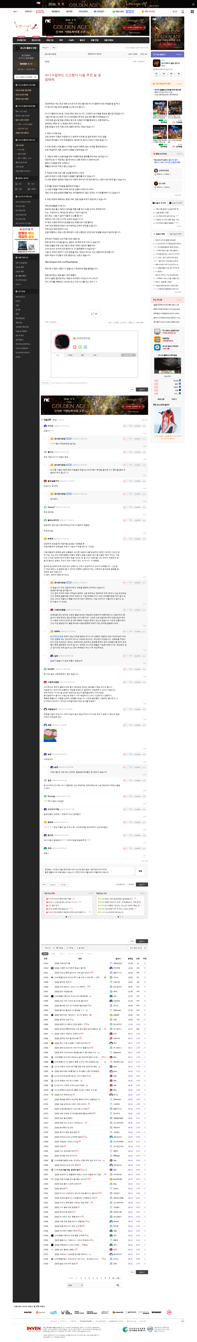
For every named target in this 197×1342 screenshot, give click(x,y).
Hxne (115, 991)
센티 (115, 996)
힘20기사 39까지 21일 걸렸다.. (69, 1024)
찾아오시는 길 (131, 1321)
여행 (17, 314)
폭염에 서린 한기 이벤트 (67, 1081)
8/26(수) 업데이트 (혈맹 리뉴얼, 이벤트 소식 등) (76, 1090)
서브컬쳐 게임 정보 (22, 327)
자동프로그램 (62, 963)
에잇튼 (115, 1226)
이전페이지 (120, 884)
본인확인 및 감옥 (64, 1128)
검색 (35, 77)
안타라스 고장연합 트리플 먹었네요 (71, 1254)
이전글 (62, 885)
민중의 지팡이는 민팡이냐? (68, 1034)
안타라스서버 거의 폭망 (66, 1165)
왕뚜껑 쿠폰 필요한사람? (67, 1038)
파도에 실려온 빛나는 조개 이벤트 (70, 1076)
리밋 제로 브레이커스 (23, 344)
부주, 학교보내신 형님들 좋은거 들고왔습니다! (75, 1052)
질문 (61, 954)
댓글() (141, 61)
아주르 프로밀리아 (22, 348)
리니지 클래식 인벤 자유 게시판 (137, 48)
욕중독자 (116, 1128)
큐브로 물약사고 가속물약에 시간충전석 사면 (75, 1198)
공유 (110, 322)
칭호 (95, 355)
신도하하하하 (118, 1123)
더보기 (85, 347)
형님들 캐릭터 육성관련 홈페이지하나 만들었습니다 (77, 1099)
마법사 (33, 189)
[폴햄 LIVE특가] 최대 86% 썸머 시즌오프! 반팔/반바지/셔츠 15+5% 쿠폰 (168, 305)
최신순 (61, 420)
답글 (144, 433)
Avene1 (116, 1221)
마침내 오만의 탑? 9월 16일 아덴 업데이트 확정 (76, 1067)
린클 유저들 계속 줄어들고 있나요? (71, 1179)
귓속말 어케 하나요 (65, 1156)
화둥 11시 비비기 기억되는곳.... (70, 1123)
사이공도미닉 (118, 1146)
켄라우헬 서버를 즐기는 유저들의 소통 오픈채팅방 (77, 1071)
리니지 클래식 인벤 (28, 48)
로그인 (175, 11)
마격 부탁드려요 (64, 1095)
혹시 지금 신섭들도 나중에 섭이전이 (71, 1043)
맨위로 (131, 884)
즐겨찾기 (82, 948)
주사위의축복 (118, 1142)
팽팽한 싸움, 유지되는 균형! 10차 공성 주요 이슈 (78, 1160)
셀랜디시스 (117, 973)
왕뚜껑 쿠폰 (62, 982)
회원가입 (20, 69)
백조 (115, 1043)
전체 (45, 954)
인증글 (60, 948)
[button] (66, 916)
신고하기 (123, 322)
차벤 (17, 305)
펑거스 (115, 1095)
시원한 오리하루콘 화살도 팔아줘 (70, 968)
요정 (20, 189)
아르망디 (116, 1193)
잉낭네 (115, 1189)
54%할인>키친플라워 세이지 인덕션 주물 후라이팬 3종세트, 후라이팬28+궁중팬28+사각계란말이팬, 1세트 (168, 313)
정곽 (115, 1264)
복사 (54, 48)
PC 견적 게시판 (21, 280)
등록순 (55, 420)
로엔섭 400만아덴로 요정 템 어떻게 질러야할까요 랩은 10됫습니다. (83, 1029)
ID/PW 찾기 (31, 69)
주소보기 (45, 48)
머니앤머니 (117, 1029)
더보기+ (90, 893)
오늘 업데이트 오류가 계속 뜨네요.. (71, 1104)
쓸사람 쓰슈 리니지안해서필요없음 (71, 1006)
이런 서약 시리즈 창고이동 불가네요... (72, 1001)
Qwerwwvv (117, 1010)
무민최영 (116, 968)
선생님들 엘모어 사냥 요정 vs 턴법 (71, 1109)
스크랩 (115, 322)
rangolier (116, 1015)
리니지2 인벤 (20, 206)
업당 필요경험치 (64, 1118)
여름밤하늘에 (118, 1118)
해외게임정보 (20, 318)
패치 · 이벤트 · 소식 (24, 158)
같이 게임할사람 (64, 991)
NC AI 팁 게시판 (23, 116)
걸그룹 (18, 310)
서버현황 (79, 954)
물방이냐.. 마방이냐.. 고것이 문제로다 (72, 1240)
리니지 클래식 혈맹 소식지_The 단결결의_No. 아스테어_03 (82, 1062)
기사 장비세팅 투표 (65, 1151)
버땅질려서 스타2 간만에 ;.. (68, 1245)
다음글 (52, 885)
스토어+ (179, 84)
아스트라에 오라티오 (23, 353)
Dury (115, 1184)
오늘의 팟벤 (20, 271)
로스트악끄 (117, 987)
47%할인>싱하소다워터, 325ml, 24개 (166, 322)
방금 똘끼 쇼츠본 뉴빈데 (67, 1184)
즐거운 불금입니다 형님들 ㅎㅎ (69, 1010)
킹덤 (115, 1231)
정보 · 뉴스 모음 (21, 111)
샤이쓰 (115, 977)
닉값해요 (116, 1104)
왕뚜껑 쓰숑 (62, 1020)
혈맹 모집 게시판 (21, 162)
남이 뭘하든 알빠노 (65, 1250)
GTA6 (18, 357)
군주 (20, 184)
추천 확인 (140, 322)
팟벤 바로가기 (20, 297)
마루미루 (116, 982)
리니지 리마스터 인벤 (23, 202)
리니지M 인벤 (20, 210)
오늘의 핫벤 (20, 267)
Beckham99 (117, 1179)
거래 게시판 (20, 167)
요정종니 (116, 1132)
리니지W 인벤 (20, 219)
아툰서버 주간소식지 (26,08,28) (71, 996)
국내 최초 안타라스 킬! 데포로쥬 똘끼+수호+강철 (78, 1057)
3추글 (71, 948)
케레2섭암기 (118, 963)
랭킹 (82, 355)
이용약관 (73, 1321)
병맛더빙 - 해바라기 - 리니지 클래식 (71, 1015)
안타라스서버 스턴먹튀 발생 (68, 1137)
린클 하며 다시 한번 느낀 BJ (68, 1226)
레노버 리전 (20, 335)
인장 (57, 355)
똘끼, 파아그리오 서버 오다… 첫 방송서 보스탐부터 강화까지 (83, 1259)
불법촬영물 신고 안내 (116, 1321)
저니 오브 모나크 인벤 (23, 223)
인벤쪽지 (75, 347)
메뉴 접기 (128, 355)
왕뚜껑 (60, 1189)
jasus (115, 1071)
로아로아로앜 (50, 54)
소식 (69, 954)
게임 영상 (19, 323)
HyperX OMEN (21, 331)
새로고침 (144, 420)
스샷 (89, 954)
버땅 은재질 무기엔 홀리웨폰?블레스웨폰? (74, 1113)
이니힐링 (80, 347)
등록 (140, 871)
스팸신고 (131, 322)
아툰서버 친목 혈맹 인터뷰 (69, 1235)
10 (113, 1278)
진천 (115, 1034)
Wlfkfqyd (116, 1156)
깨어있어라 (117, 1137)
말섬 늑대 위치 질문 (65, 1264)
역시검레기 (117, 1217)
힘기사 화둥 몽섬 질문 (66, 1132)
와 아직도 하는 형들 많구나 (68, 1217)
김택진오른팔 (118, 1198)
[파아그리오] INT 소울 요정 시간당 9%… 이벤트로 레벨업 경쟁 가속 (85, 977)
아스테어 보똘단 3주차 (66, 1231)
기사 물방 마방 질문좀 (66, 1207)
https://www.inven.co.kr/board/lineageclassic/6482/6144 (69, 383)
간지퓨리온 (117, 1174)
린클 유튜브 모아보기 (23, 171)
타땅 (59, 1146)
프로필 (70, 355)
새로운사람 (117, 1212)
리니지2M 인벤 (21, 215)
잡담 (53, 954)
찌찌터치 (116, 1038)
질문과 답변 (22, 154)
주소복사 (45, 383)
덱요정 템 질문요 (64, 1212)
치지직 (18, 301)
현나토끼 (116, 1113)
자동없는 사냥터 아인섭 (66, 1142)
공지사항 (143, 1321)
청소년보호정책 (100, 1321)
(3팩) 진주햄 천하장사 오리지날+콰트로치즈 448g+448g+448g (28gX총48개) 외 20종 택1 (168, 309)
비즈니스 (63, 1321)
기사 (32, 184)
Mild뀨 (115, 1151)
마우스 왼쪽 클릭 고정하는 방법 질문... (72, 1203)
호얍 (115, 1020)
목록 (134, 61)
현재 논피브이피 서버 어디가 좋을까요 (72, 1048)
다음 (118, 1278)
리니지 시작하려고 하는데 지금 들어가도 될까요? (76, 1193)
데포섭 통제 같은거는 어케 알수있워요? (73, 973)
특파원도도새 (118, 1062)
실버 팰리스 (20, 340)
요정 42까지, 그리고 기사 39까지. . (71, 987)
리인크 (115, 1006)
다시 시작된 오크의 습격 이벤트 (70, 1085)
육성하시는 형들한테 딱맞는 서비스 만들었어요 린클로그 (79, 1174)
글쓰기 (142, 941)
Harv (115, 1057)
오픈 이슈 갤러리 (21, 263)
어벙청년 (116, 1001)
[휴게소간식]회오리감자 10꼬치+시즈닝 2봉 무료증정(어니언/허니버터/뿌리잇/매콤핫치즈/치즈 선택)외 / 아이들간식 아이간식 (168, 318)
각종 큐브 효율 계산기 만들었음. (70, 1221)
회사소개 (54, 1321)
